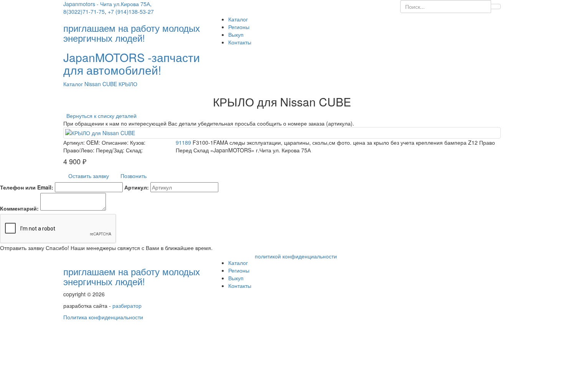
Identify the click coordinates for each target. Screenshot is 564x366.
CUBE (110, 84)
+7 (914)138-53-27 (131, 11)
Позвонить (133, 176)
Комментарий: (19, 208)
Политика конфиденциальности (103, 317)
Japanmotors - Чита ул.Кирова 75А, (107, 4)
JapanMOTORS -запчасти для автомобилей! (131, 63)
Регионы (238, 27)
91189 (183, 142)
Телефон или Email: (26, 187)
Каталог (238, 19)
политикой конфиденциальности (296, 256)
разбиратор (127, 305)
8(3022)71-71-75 (84, 11)
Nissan (93, 84)
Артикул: (136, 187)
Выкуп (236, 34)
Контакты (239, 42)
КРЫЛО (128, 84)
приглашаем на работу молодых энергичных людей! (131, 276)
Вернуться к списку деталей (100, 115)
